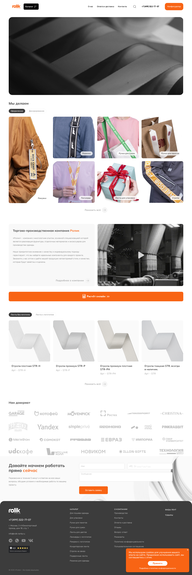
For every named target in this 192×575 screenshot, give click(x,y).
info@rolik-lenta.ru (17, 534)
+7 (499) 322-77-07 (150, 6)
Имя (83, 466)
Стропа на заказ (77, 551)
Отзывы (117, 527)
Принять (157, 563)
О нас (90, 6)
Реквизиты (119, 537)
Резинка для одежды (79, 561)
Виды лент (170, 510)
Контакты (122, 6)
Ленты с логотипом (45, 314)
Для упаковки (76, 518)
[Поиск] (134, 6)
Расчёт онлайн (96, 296)
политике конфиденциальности (163, 568)
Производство (121, 513)
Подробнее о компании (70, 280)
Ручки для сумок (77, 527)
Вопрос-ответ (120, 532)
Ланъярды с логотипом (80, 537)
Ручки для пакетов (78, 522)
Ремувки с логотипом (80, 542)
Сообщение (86, 474)
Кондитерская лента (79, 546)
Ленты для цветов (78, 532)
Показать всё (93, 210)
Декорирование (36, 111)
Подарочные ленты (79, 556)
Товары (169, 515)
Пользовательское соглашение (129, 546)
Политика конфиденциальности (129, 542)
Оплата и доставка (105, 6)
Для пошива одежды (79, 513)
